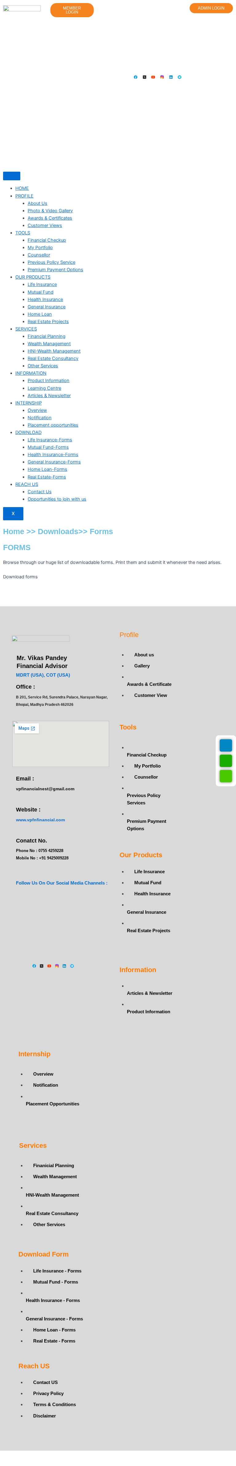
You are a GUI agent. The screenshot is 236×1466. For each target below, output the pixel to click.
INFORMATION (30, 373)
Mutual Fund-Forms (48, 447)
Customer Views (45, 225)
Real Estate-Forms (47, 477)
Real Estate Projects (48, 321)
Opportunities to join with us (57, 499)
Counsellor (39, 255)
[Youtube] (153, 149)
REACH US (26, 484)
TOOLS (22, 233)
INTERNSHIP (28, 403)
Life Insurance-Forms (50, 440)
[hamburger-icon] (11, 176)
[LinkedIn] (171, 149)
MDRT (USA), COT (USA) (43, 675)
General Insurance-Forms (54, 462)
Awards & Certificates (50, 218)
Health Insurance (45, 299)
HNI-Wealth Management (54, 351)
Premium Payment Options (55, 269)
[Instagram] (162, 149)
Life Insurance (42, 284)
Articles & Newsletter (49, 395)
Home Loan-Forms (47, 469)
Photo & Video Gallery (50, 210)
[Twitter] (144, 149)
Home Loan (40, 314)
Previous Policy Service (51, 262)
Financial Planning (46, 336)
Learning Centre (44, 388)
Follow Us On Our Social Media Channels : (62, 882)
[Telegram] (179, 149)
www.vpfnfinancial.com (40, 819)
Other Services (43, 366)
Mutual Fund (40, 292)
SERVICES (26, 329)
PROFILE (24, 196)
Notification (40, 417)
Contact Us (40, 492)
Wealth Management (49, 343)
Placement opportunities (53, 425)
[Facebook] (135, 149)
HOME (22, 188)
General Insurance (46, 307)
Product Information (48, 380)
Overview (37, 410)
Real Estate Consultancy (53, 358)
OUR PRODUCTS (32, 277)
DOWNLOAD (28, 432)
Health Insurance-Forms (53, 454)
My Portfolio (40, 247)
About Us (37, 203)
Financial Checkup (47, 240)
